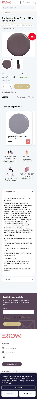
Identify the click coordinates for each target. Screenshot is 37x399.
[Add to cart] (28, 141)
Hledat (32, 7)
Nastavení (18, 387)
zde (10, 383)
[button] (4, 128)
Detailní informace (8, 92)
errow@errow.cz (11, 348)
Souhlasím (27, 394)
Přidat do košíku (20, 86)
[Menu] (34, 2)
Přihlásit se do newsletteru (12, 324)
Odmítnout (9, 394)
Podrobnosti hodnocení (27, 25)
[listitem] (19, 128)
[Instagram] (3, 357)
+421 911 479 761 (11, 352)
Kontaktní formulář (12, 364)
